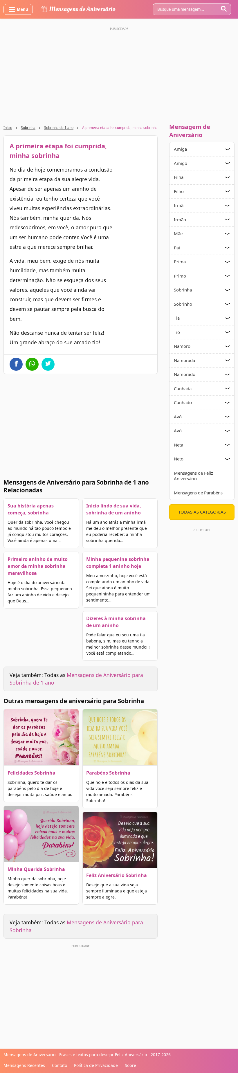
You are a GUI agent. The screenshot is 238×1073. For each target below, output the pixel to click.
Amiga (180, 149)
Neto (178, 459)
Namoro (182, 346)
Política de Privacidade (96, 1065)
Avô (178, 430)
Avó (178, 417)
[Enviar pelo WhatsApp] (32, 364)
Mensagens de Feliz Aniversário (193, 476)
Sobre (130, 1065)
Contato (59, 1065)
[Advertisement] (119, 73)
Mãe (178, 233)
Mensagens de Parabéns (198, 493)
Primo (180, 276)
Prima (180, 261)
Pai (177, 248)
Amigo (180, 163)
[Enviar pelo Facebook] (16, 364)
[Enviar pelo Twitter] (48, 364)
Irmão (180, 219)
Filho (179, 191)
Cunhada (183, 388)
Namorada (184, 360)
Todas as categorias (202, 512)
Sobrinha (28, 127)
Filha (178, 177)
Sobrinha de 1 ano (58, 127)
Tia (177, 318)
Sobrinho (183, 304)
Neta (178, 445)
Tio (177, 332)
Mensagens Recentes (24, 1065)
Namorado (184, 374)
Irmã (178, 205)
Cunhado (183, 402)
